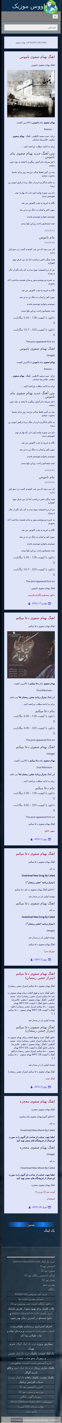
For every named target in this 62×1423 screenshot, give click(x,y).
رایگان (51, 1289)
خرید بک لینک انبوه (23, 1367)
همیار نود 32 (48, 1280)
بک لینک (49, 1230)
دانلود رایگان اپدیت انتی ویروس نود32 (31, 1303)
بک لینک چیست (16, 1377)
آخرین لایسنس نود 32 (31, 1386)
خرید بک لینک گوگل (26, 1344)
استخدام (51, 1198)
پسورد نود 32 (48, 1270)
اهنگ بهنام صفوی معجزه (37, 1101)
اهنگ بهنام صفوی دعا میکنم (35, 618)
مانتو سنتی (31, 1411)
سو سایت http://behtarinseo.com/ (31, 1401)
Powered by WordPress (35, 1420)
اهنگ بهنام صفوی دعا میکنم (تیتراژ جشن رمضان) (35, 976)
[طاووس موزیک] (51, 7)
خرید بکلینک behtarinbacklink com (32, 1313)
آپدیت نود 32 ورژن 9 (45, 1191)
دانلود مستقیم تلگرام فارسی (41, 595)
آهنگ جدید (50, 1078)
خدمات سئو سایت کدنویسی (40, 1331)
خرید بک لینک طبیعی (19, 1353)
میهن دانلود (49, 830)
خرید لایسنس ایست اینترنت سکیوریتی (31, 1362)
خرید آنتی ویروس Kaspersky (31, 1294)
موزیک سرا (49, 951)
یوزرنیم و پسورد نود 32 (31, 1391)
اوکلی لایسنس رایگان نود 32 (39, 1275)
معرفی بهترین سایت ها (31, 1299)
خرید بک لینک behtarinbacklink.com (34, 1261)
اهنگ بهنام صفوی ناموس (37, 57)
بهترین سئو (49, 1284)
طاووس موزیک (31, 5)
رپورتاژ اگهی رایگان (31, 1396)
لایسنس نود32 (47, 1266)
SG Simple (16, 1420)
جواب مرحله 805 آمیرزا (31, 1406)
